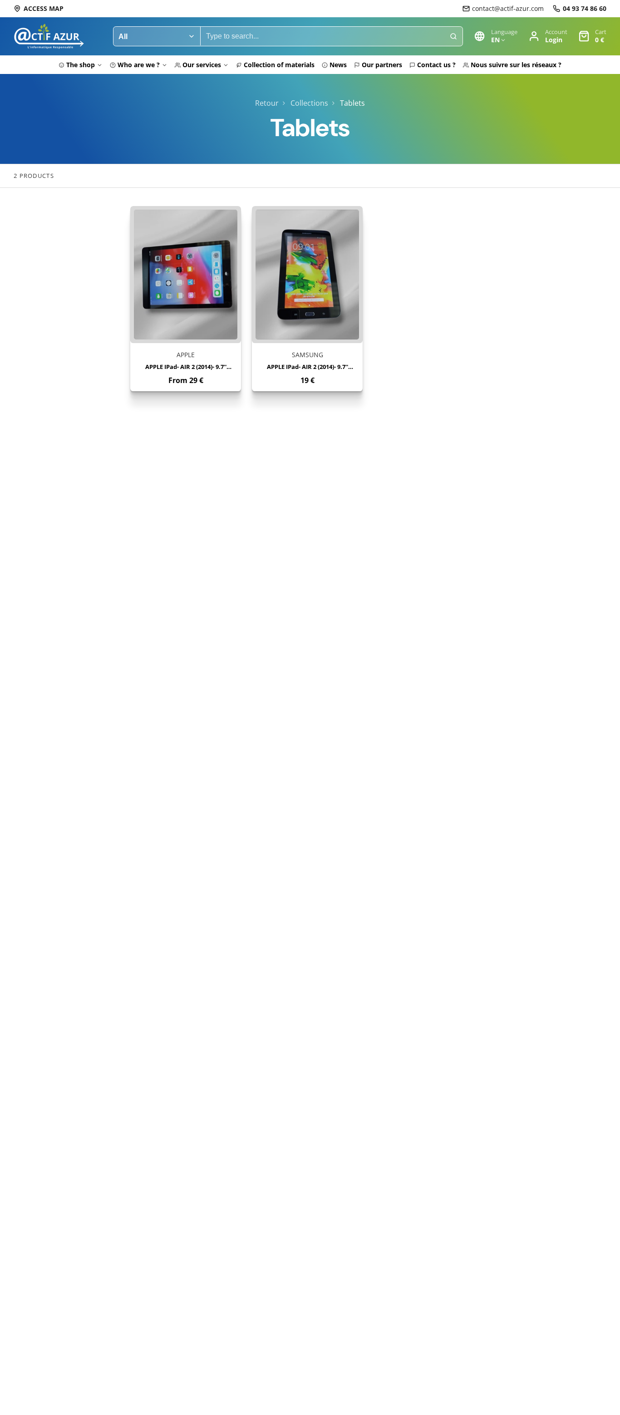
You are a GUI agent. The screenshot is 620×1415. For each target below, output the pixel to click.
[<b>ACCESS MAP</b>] (39, 9)
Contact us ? (436, 64)
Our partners (382, 64)
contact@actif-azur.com (508, 8)
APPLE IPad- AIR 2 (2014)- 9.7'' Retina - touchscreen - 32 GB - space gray (185, 298)
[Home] (49, 36)
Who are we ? (139, 64)
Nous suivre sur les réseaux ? (516, 64)
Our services (201, 64)
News (338, 64)
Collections (309, 103)
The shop (80, 64)
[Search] (453, 36)
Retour (267, 103)
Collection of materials (279, 64)
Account (547, 36)
